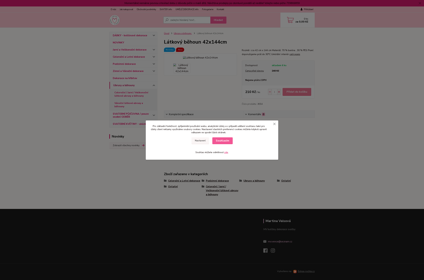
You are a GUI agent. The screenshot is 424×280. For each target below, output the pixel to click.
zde (226, 152)
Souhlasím (222, 140)
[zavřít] (274, 123)
